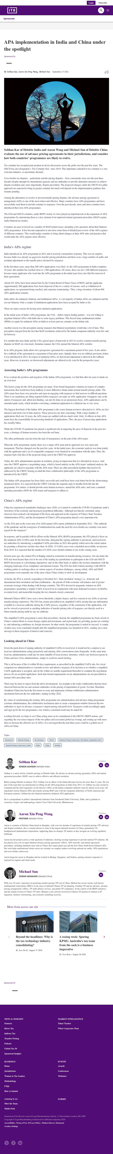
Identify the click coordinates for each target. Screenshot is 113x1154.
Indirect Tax (9, 1033)
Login (91, 2)
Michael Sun (44, 71)
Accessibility (9, 1122)
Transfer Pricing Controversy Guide (18, 745)
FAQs (6, 1086)
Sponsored (9, 18)
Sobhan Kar (28, 761)
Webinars (62, 1076)
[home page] (19, 10)
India (38, 745)
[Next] (104, 937)
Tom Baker (66, 954)
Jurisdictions (10, 1071)
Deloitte (57, 745)
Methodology (10, 1081)
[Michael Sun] (11, 873)
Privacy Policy (34, 1122)
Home (7, 1066)
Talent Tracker (64, 1023)
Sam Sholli (23, 950)
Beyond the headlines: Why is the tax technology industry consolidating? (34, 941)
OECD (51, 740)
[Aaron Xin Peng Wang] (11, 815)
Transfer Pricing (23, 740)
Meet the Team (11, 1104)
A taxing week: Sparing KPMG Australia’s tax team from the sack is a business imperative (77, 943)
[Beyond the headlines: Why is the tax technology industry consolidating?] (35, 921)
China (47, 745)
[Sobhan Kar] (11, 763)
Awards (61, 1066)
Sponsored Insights (12, 1054)
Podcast (7, 1044)
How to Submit (11, 1091)
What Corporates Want (68, 1028)
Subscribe (102, 2)
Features (8, 1023)
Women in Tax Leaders (14, 1076)
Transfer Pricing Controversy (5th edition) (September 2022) (80, 740)
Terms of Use (21, 1122)
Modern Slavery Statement (53, 1122)
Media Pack (9, 1109)
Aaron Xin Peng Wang (28, 71)
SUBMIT (62, 1099)
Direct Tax (9, 1028)
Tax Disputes (39, 740)
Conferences (63, 1071)
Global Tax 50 (10, 1049)
